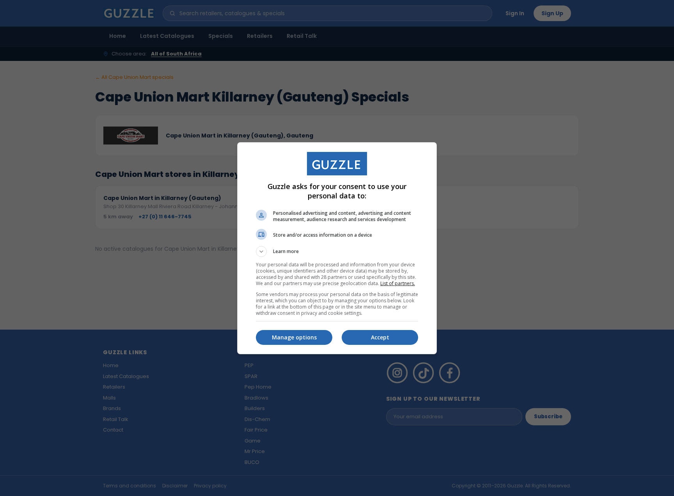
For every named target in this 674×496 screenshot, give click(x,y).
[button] (337, 251)
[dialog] (337, 248)
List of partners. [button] (397, 283)
